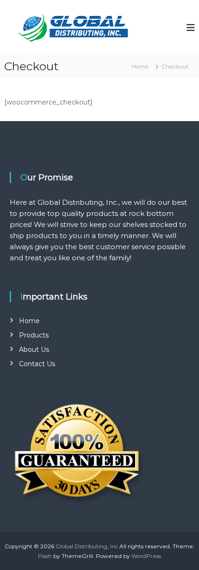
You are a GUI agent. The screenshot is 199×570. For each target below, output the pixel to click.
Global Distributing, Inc (87, 546)
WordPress (146, 555)
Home (29, 321)
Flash (45, 555)
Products (34, 335)
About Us (34, 349)
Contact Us (37, 364)
